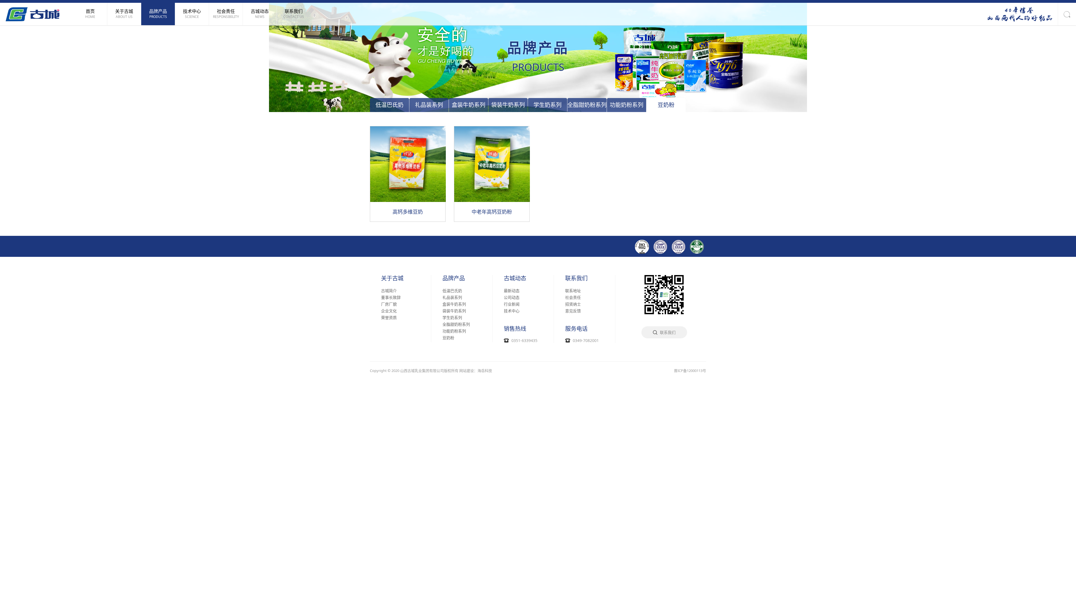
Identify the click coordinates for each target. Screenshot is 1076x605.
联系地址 (573, 290)
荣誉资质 (389, 317)
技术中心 (512, 310)
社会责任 (573, 297)
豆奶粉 (666, 105)
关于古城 (392, 278)
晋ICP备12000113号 (690, 370)
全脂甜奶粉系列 (587, 105)
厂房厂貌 (389, 304)
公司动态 (512, 297)
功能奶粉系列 (626, 105)
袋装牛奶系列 (508, 105)
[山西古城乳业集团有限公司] (32, 14)
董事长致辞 (391, 297)
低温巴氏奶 (389, 105)
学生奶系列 (548, 105)
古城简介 (389, 290)
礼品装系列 (429, 105)
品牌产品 (453, 278)
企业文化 (389, 310)
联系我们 (576, 278)
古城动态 (515, 278)
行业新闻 (512, 304)
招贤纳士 (573, 304)
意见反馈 (573, 310)
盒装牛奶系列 (468, 105)
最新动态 (512, 290)
